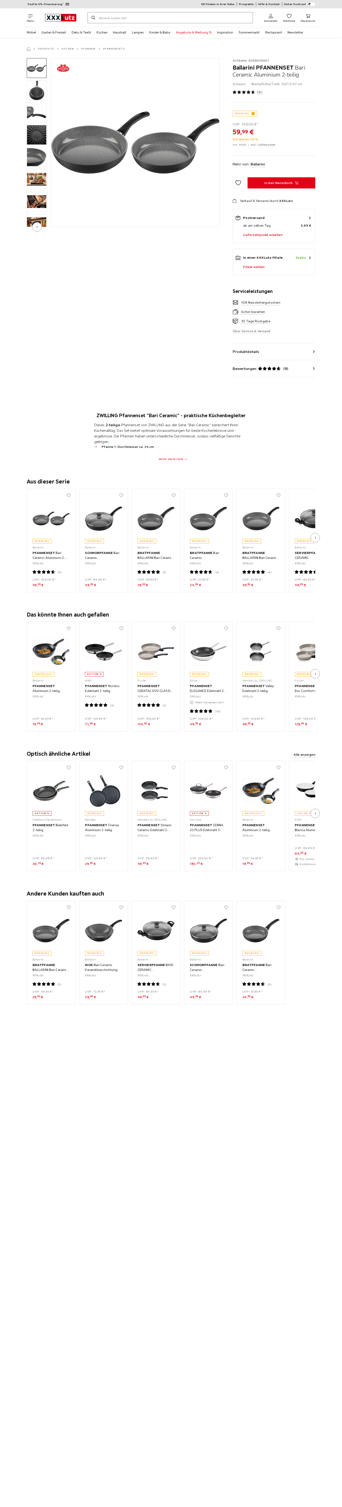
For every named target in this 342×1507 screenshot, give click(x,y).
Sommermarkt (249, 32)
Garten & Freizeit (53, 32)
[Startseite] (28, 49)
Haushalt (119, 32)
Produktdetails (246, 351)
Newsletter (295, 32)
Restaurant (273, 32)
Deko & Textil (81, 32)
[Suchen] (93, 17)
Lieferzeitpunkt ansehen (262, 235)
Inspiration (225, 32)
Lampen (138, 32)
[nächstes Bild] (315, 537)
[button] (37, 68)
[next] (37, 227)
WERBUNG (242, 113)
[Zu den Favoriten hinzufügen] (238, 182)
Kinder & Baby (159, 32)
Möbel (31, 32)
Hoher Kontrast (295, 4)
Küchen (102, 32)
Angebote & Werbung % (193, 32)
